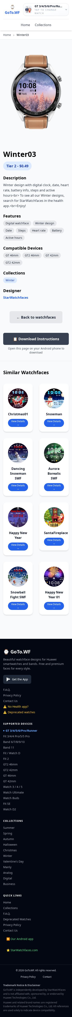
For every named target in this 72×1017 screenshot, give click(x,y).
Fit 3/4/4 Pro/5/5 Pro (16, 736)
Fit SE (6, 804)
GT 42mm (9, 781)
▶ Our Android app (19, 939)
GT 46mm (9, 775)
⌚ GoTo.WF (12, 9)
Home (25, 25)
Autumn (8, 839)
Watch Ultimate (13, 792)
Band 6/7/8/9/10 (14, 742)
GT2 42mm (10, 770)
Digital (7, 878)
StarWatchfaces (15, 297)
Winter (10, 280)
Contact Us (10, 701)
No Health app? (15, 706)
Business (9, 884)
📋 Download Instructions (36, 338)
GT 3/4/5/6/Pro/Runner (21, 731)
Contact (47, 976)
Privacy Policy (12, 695)
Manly (7, 867)
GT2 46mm (10, 764)
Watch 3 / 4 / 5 (12, 787)
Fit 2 (6, 759)
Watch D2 (9, 809)
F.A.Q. (6, 690)
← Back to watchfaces (36, 317)
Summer (9, 828)
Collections (43, 25)
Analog (8, 873)
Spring (7, 833)
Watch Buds (11, 798)
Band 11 (8, 747)
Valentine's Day (13, 861)
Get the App (20, 679)
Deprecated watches (19, 712)
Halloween (10, 844)
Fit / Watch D (11, 753)
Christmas (10, 850)
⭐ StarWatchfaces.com (22, 950)
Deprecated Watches (17, 919)
